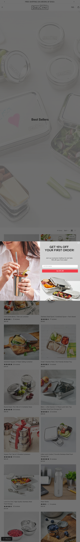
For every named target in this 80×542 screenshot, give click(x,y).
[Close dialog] (78, 243)
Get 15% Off (60, 271)
